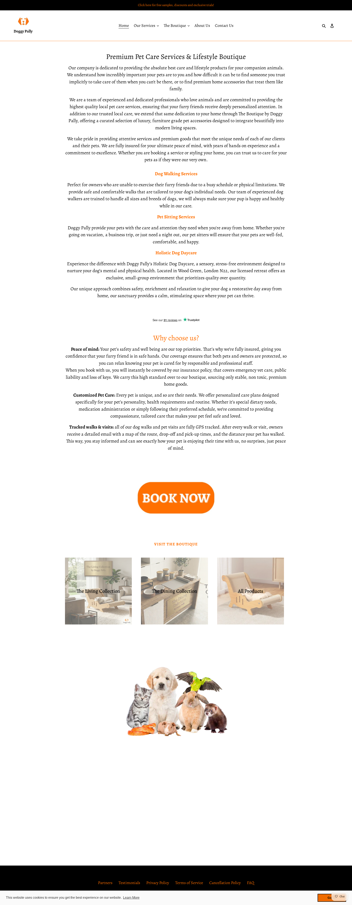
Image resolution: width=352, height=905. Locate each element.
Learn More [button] (131, 897)
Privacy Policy (157, 882)
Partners (105, 882)
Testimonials (129, 882)
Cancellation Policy (225, 882)
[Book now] (176, 516)
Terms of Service (189, 882)
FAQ (250, 882)
